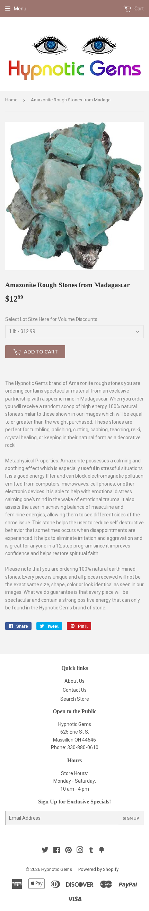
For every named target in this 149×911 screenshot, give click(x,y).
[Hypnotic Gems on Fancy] (101, 851)
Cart (138, 8)
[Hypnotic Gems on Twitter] (45, 851)
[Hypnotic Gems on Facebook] (56, 851)
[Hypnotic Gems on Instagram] (80, 851)
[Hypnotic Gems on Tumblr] (91, 851)
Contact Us (75, 690)
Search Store (74, 699)
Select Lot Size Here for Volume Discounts (51, 319)
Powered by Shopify (98, 869)
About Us (74, 681)
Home (11, 99)
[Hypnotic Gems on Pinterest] (68, 851)
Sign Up (131, 818)
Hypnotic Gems (56, 869)
